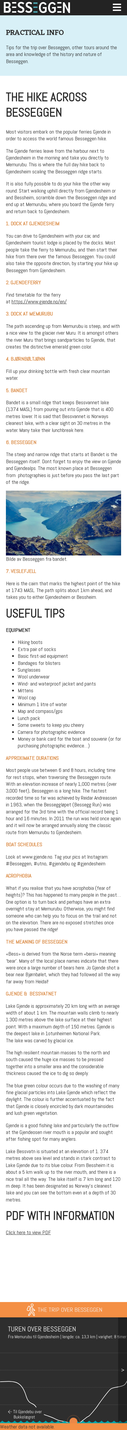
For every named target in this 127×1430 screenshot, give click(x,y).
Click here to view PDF (28, 1232)
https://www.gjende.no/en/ (39, 301)
